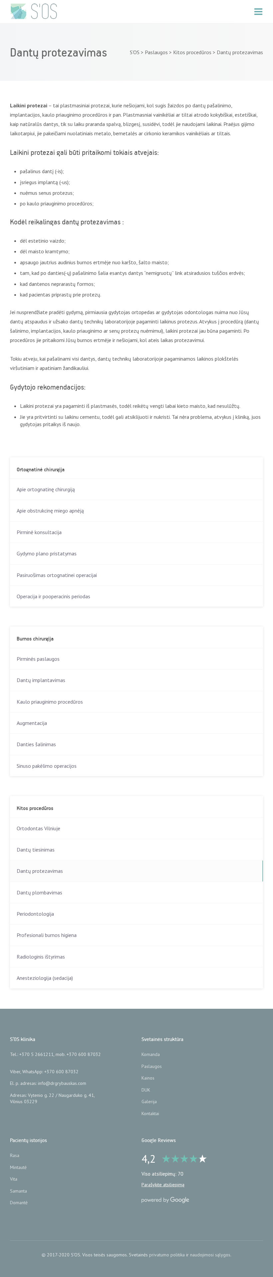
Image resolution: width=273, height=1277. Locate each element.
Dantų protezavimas (40, 871)
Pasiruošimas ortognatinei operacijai (57, 575)
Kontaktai (150, 1113)
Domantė (19, 1203)
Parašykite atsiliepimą (162, 1185)
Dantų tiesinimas (36, 849)
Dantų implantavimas (41, 680)
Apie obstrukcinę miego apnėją (50, 510)
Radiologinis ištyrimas (41, 956)
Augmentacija (32, 723)
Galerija (149, 1101)
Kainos (147, 1078)
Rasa (14, 1155)
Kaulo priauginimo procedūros (50, 701)
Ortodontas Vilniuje (38, 828)
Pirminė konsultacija (39, 532)
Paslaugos (151, 1066)
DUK (145, 1090)
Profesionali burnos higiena (47, 935)
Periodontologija (35, 913)
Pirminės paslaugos (38, 658)
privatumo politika (167, 1255)
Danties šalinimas (36, 744)
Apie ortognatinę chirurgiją (46, 489)
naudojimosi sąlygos (210, 1255)
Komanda (150, 1054)
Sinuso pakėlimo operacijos (47, 765)
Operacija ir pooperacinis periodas (53, 596)
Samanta (18, 1191)
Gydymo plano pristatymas (47, 553)
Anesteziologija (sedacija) (45, 978)
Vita (13, 1179)
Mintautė (18, 1167)
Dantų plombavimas (39, 892)
